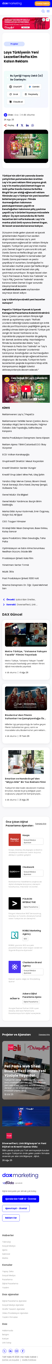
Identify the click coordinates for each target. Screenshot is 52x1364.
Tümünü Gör (40, 823)
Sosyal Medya (8, 1246)
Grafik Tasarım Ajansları (13, 1309)
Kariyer (5, 1338)
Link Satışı (6, 1342)
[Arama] (43, 11)
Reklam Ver (11, 1217)
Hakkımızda (7, 1330)
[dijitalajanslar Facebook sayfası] (23, 1351)
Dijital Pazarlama (10, 1283)
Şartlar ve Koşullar (10, 1359)
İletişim (5, 1334)
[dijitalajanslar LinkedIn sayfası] (10, 1351)
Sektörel (6, 1254)
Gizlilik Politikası (29, 1359)
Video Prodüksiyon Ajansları (15, 1313)
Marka (5, 1258)
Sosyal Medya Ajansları (13, 1305)
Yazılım (5, 1287)
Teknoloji (6, 1241)
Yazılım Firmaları (10, 1317)
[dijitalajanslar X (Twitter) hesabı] (4, 1351)
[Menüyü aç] (48, 11)
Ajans (4, 1250)
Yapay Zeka (7, 1271)
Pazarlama (7, 1279)
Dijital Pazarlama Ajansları (14, 1301)
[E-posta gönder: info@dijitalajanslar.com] (16, 1351)
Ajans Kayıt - (16, 1208)
